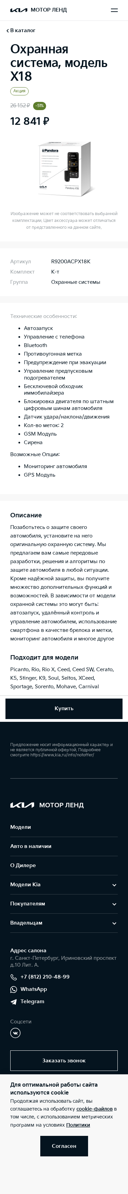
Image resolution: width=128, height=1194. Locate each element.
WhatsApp (33, 989)
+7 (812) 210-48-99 (45, 977)
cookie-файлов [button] (94, 1109)
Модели (20, 827)
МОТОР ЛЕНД (49, 10)
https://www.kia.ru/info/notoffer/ (62, 755)
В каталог (22, 30)
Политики (78, 1125)
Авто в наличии (31, 846)
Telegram (32, 1001)
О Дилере (23, 865)
